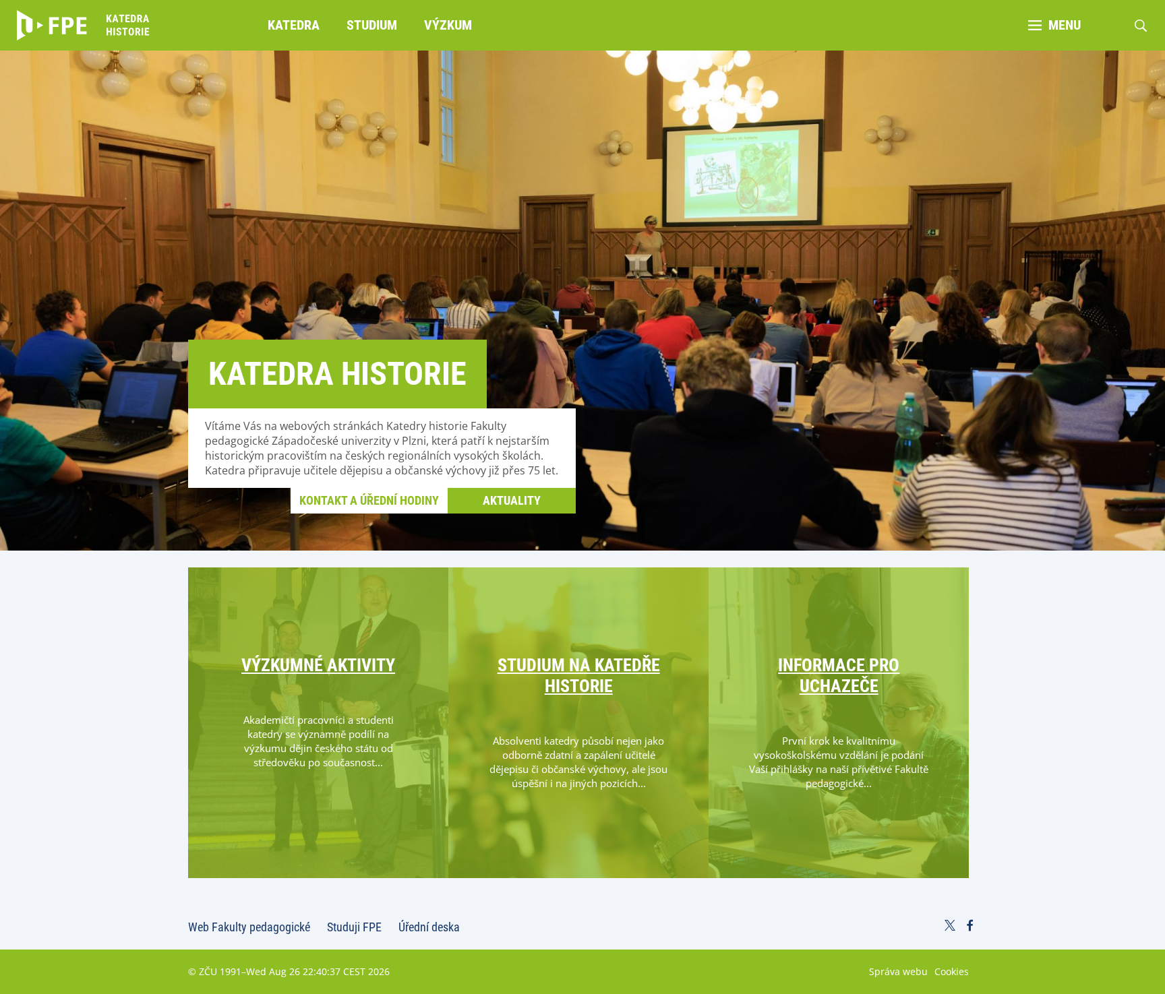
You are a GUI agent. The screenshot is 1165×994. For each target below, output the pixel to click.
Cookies (951, 971)
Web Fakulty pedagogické (249, 927)
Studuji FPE (354, 927)
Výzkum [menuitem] (448, 25)
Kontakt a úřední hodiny (369, 500)
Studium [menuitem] (372, 25)
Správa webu (898, 971)
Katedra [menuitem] (294, 25)
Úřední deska (429, 927)
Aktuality (512, 500)
